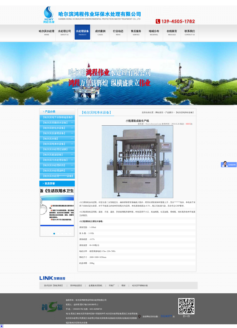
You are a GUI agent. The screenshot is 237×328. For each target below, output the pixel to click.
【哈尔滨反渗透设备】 (54, 133)
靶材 (123, 285)
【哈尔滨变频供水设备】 (55, 122)
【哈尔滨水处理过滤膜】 (55, 149)
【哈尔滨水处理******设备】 (58, 176)
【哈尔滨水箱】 (50, 138)
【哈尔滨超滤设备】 (53, 154)
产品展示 (169, 112)
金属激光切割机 (95, 285)
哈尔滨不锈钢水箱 (140, 285)
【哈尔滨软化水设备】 (54, 128)
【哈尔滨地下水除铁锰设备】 (58, 117)
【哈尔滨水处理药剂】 (54, 165)
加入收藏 (195, 3)
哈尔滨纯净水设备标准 (57, 212)
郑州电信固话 (76, 285)
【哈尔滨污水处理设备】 (55, 160)
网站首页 (159, 112)
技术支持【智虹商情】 (54, 285)
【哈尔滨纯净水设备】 (54, 144)
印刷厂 (112, 285)
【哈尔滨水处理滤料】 (54, 170)
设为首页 (186, 3)
